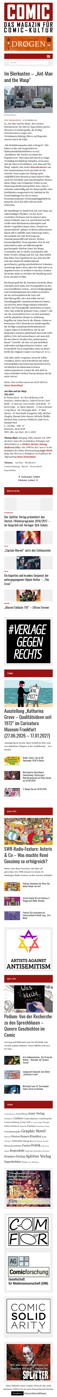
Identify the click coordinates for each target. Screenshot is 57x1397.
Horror (15, 1136)
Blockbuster (30, 462)
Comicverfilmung (12, 466)
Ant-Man (19, 462)
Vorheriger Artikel (30, 476)
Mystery (39, 1141)
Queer (47, 1146)
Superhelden (10, 470)
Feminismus (40, 1126)
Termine (10, 673)
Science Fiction (14, 1156)
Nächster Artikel (26, 480)
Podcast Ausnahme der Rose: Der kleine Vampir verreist (36, 885)
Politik (36, 1145)
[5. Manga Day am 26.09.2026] (12, 794)
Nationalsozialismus (13, 1146)
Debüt (40, 1122)
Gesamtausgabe (12, 1131)
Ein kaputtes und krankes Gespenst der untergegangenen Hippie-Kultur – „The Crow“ (26, 579)
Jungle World (46, 450)
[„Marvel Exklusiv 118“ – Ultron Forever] (28, 599)
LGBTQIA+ (7, 1141)
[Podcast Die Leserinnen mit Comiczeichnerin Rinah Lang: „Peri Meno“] (12, 918)
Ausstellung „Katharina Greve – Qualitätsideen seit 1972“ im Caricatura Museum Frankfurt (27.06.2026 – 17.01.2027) (28, 723)
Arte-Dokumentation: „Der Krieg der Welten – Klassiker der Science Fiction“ (37, 1060)
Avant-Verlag (36, 1113)
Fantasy (31, 1125)
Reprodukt (17, 1150)
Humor (24, 1136)
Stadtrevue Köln (12, 447)
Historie (7, 1137)
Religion (6, 1151)
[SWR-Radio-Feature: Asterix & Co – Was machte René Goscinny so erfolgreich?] (28, 843)
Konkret (26, 444)
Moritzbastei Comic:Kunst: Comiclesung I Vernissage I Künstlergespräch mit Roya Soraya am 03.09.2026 (37, 776)
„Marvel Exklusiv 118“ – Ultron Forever (26, 607)
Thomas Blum (15, 120)
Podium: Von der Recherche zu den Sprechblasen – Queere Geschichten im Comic (28, 1025)
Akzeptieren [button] (17, 1393)
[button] (28, 43)
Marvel (25, 466)
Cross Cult (25, 1122)
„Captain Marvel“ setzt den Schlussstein (27, 550)
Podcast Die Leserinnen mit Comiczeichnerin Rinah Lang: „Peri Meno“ (37, 915)
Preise (43, 1146)
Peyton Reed (35, 466)
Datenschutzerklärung (35, 1393)
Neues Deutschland (13, 385)
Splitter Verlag (38, 1156)
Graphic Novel (33, 1130)
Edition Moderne (11, 1126)
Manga (26, 1140)
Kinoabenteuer (38, 167)
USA (30, 1162)
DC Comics (34, 1122)
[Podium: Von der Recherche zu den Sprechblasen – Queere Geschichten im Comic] (28, 1010)
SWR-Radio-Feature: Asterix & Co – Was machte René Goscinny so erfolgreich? (28, 855)
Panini (26, 1145)
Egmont (23, 1126)
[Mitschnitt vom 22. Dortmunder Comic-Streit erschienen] (12, 1091)
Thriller (24, 1162)
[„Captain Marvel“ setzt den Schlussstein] (28, 542)
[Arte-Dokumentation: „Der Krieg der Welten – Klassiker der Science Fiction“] (12, 1062)
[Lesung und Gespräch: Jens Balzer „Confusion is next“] (12, 1077)
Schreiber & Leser (41, 1151)
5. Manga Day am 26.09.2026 (35, 789)
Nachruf (45, 1141)
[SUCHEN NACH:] (28, 62)
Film (6, 546)
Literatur (17, 1140)
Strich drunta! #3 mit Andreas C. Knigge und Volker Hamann (36, 899)
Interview (8, 513)
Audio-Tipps (11, 811)
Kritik (7, 603)
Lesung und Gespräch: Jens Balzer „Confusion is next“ (36, 1073)
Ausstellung (21, 1113)
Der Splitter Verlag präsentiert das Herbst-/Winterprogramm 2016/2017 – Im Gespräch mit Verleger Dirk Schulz (27, 520)
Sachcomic (29, 1151)
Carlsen (18, 1118)
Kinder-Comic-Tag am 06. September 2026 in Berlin (33, 759)
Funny (47, 1126)
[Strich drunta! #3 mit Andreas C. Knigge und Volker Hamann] (12, 903)
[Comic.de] (28, 17)
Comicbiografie (45, 1118)
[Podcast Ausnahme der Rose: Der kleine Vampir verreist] (12, 889)
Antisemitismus (9, 1114)
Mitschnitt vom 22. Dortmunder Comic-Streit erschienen (36, 1088)
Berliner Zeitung (39, 444)
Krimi (44, 1137)
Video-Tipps (11, 978)
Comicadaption (30, 1118)
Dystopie (46, 1122)
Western (35, 1162)
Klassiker (35, 1136)
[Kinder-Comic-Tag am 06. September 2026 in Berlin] (12, 763)
